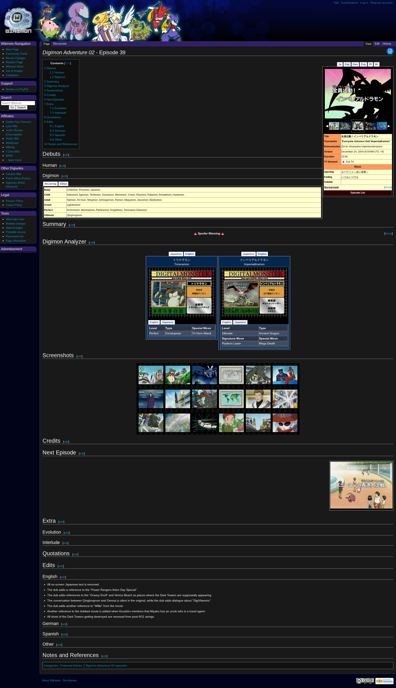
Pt (370, 64)
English (189, 254)
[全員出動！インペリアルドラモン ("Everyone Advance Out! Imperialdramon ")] (358, 93)
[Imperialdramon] (254, 292)
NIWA (9, 155)
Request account (381, 2)
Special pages (14, 227)
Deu (355, 64)
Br (376, 64)
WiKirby (10, 147)
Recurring (50, 183)
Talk (336, 2)
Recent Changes (16, 58)
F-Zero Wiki (13, 151)
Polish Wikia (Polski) (18, 178)
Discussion (59, 43)
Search (6, 97)
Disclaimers (70, 680)
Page (47, 43)
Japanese (176, 254)
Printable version (16, 232)
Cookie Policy (14, 205)
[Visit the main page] (18, 20)
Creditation (12, 75)
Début (63, 183)
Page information (16, 240)
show (388, 187)
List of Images (14, 70)
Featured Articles (71, 665)
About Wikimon (51, 680)
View (368, 43)
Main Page (12, 49)
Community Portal (16, 53)
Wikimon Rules (15, 66)
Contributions (349, 2)
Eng (347, 64)
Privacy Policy (14, 200)
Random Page (14, 62)
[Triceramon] (182, 292)
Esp (363, 64)
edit (66, 154)
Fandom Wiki (13, 174)
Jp (339, 64)
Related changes (16, 223)
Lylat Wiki (12, 126)
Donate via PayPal (17, 89)
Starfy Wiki (12, 138)
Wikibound (12, 142)
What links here (15, 219)
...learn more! (14, 160)
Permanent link (15, 236)
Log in (364, 2)
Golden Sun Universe (18, 121)
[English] (343, 162)
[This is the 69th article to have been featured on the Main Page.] (390, 51)
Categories (51, 665)
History (387, 43)
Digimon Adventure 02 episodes (106, 665)
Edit (377, 43)
